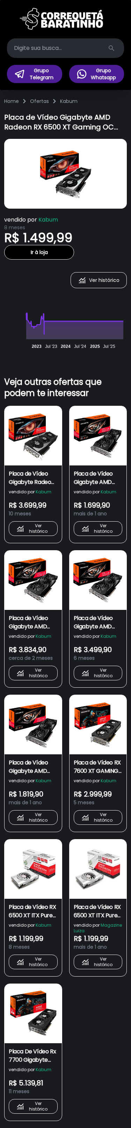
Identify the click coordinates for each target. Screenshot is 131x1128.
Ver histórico (104, 280)
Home (11, 101)
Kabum (69, 101)
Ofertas (39, 101)
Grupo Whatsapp (103, 74)
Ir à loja (39, 252)
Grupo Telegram (41, 74)
